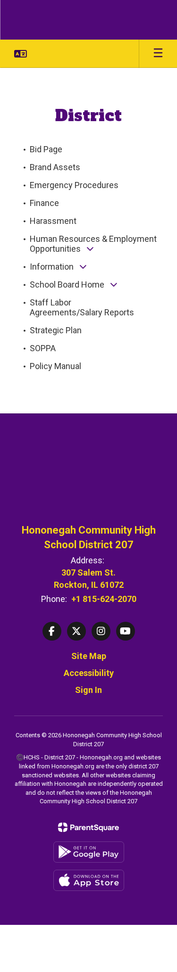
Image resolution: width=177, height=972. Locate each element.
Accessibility (89, 673)
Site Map (88, 656)
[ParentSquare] (88, 827)
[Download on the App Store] (88, 880)
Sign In (88, 690)
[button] (20, 54)
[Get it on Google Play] (88, 852)
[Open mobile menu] (158, 54)
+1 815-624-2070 (103, 599)
